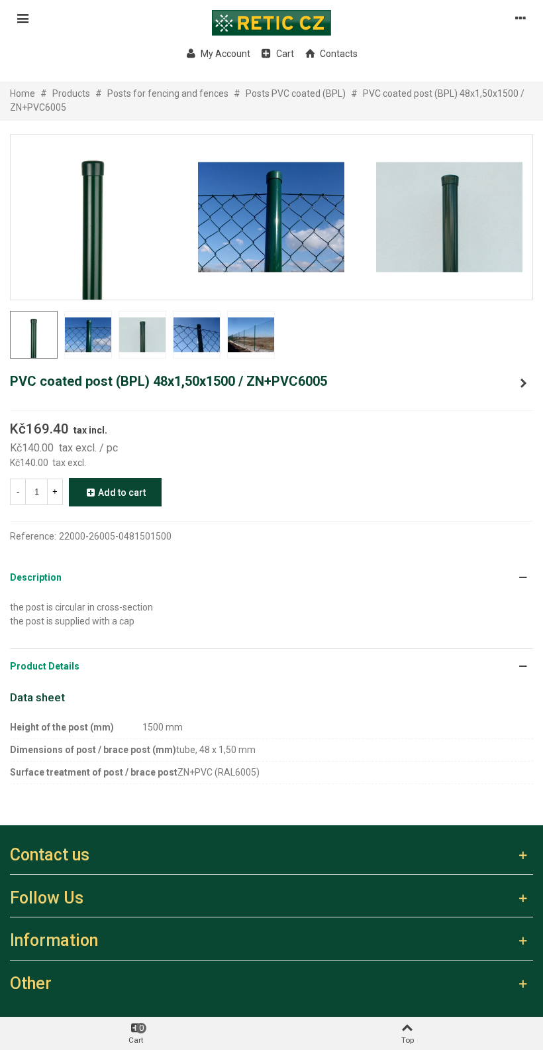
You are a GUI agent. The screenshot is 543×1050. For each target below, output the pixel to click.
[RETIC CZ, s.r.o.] (271, 18)
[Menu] (22, 17)
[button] (271, 577)
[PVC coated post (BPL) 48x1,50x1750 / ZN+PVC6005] (523, 383)
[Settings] (520, 17)
